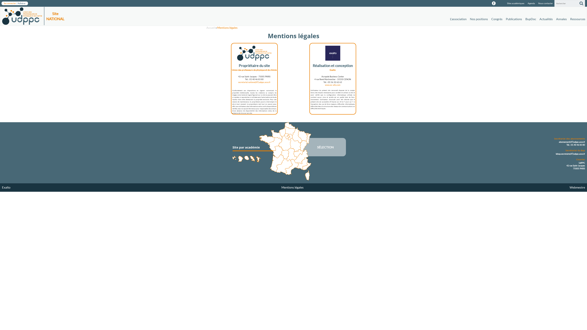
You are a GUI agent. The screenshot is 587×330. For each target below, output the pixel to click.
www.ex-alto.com (332, 85)
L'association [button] (458, 19)
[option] (254, 78)
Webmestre (577, 187)
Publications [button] (514, 19)
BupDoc (530, 19)
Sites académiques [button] (515, 3)
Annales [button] (561, 19)
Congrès (496, 19)
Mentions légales (227, 27)
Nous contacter (545, 3)
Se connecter (15, 3)
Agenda (531, 3)
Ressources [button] (577, 19)
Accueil (210, 27)
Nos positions (479, 19)
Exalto (6, 187)
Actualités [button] (546, 19)
